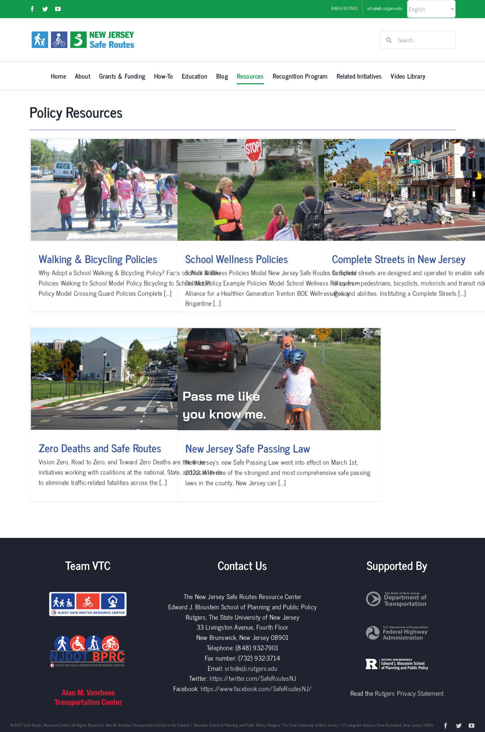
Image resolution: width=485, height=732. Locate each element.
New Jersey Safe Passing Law (247, 448)
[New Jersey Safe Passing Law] (279, 379)
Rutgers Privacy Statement (409, 693)
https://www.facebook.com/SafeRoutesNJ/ (256, 688)
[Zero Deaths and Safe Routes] (132, 379)
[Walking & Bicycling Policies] (132, 190)
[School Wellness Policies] (279, 190)
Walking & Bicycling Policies (98, 258)
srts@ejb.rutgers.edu (251, 668)
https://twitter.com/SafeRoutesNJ (252, 678)
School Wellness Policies (236, 258)
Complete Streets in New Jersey (398, 258)
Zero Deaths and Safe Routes (100, 447)
